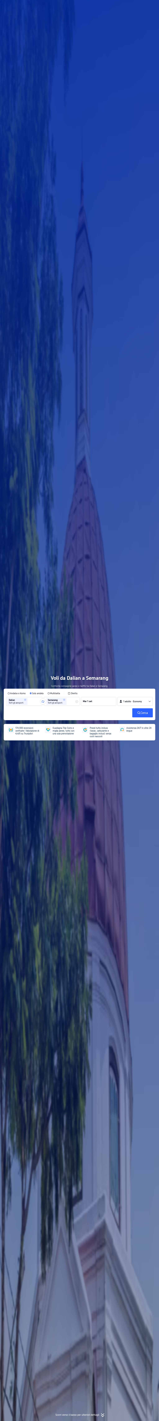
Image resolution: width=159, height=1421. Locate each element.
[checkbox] (72, 693)
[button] (129, 5)
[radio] (16, 693)
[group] (24, 701)
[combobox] (29, 701)
